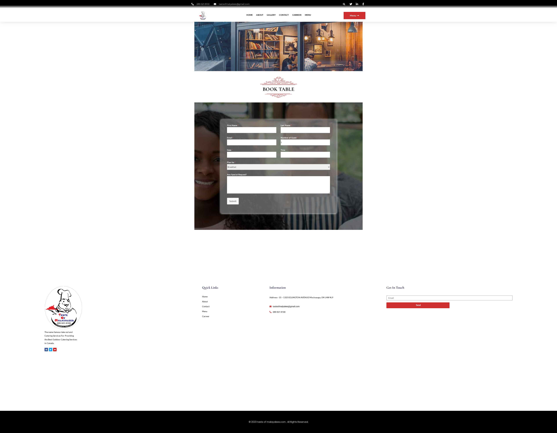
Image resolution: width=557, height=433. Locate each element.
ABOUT (259, 15)
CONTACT (284, 15)
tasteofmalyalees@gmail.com (234, 4)
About (205, 301)
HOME (249, 15)
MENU (308, 15)
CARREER (296, 15)
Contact (205, 306)
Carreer (205, 316)
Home (205, 296)
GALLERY (271, 15)
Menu (204, 311)
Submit (232, 201)
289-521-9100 (203, 4)
